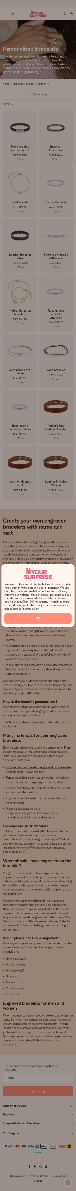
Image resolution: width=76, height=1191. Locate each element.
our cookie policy (28, 608)
